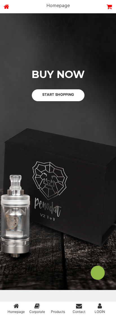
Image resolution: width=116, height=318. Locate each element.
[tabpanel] (58, 157)
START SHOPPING (58, 100)
